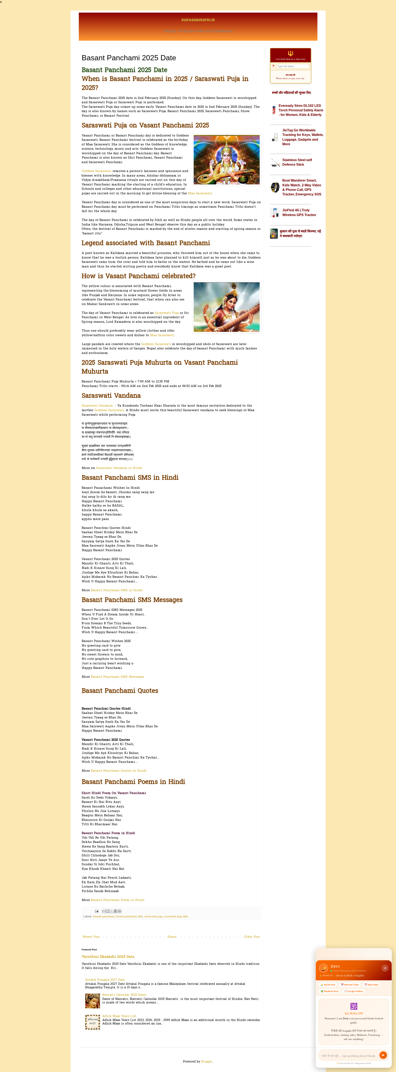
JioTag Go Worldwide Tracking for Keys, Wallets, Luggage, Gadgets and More (303, 137)
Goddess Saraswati (96, 171)
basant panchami (103, 917)
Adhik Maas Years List (119, 1016)
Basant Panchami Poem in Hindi (117, 900)
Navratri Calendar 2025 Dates (124, 995)
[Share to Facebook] (116, 911)
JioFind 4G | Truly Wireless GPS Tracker (299, 212)
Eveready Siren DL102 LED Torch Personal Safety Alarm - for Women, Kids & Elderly (301, 110)
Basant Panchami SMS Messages (117, 677)
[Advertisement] (290, 315)
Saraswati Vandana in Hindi (119, 468)
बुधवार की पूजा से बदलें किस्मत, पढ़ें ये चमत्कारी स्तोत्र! (300, 233)
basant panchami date (129, 917)
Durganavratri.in (198, 20)
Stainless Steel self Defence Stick (297, 162)
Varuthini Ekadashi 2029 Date (108, 956)
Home (172, 937)
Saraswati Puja (167, 313)
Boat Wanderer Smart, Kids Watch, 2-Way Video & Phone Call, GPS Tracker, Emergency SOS (301, 187)
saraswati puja (153, 917)
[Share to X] (112, 911)
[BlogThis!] (108, 911)
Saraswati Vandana (97, 406)
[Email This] (104, 911)
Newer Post (91, 937)
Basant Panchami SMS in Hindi (117, 590)
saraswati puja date (176, 917)
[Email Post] (96, 911)
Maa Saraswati (200, 193)
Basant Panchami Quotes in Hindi (118, 771)
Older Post (252, 937)
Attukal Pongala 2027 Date (105, 980)
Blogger (206, 1062)
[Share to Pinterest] (120, 911)
